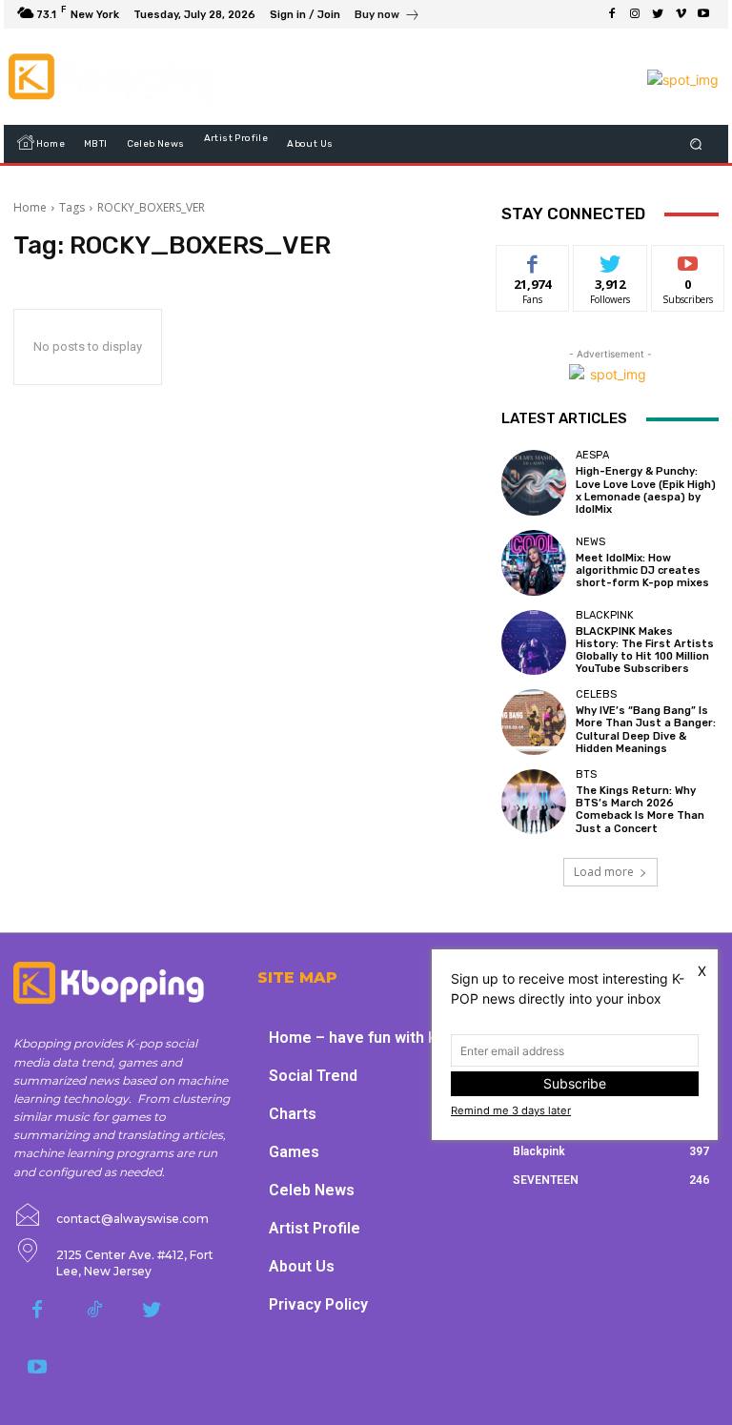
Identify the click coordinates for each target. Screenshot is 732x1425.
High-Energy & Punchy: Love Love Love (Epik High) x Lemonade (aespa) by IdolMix (646, 490)
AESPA (592, 455)
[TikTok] (94, 1310)
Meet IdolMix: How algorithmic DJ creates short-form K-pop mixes (642, 570)
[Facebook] (611, 14)
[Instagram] (634, 14)
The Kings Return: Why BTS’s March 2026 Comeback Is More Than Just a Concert (640, 809)
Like (533, 260)
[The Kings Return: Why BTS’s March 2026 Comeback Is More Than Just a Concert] (533, 801)
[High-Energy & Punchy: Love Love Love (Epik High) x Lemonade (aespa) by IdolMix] (533, 482)
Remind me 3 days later (511, 1110)
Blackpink (605, 615)
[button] (696, 144)
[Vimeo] (680, 14)
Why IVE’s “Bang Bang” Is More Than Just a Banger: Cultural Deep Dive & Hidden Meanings (646, 729)
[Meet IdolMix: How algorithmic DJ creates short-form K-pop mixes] (533, 562)
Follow (610, 260)
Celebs (596, 694)
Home (30, 207)
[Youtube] (703, 14)
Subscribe (688, 260)
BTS (586, 774)
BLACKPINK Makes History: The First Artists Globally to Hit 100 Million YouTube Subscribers (645, 650)
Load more (604, 872)
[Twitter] (657, 14)
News (590, 542)
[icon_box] (387, 17)
